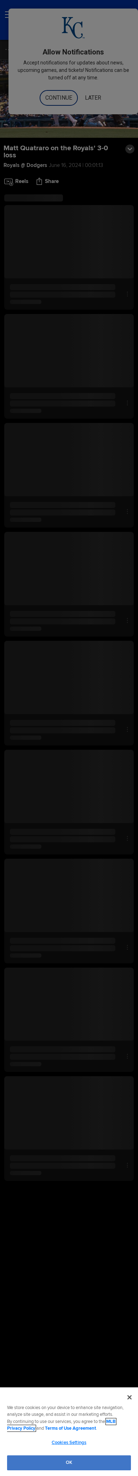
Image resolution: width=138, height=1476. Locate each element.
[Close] (129, 1397)
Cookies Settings (69, 1442)
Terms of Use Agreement (70, 1428)
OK (69, 1462)
